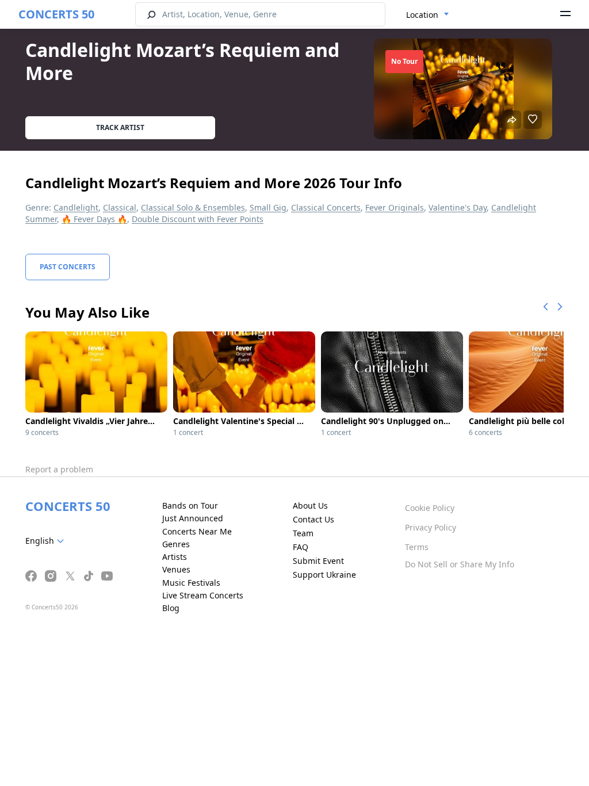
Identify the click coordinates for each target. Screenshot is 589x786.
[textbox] (46, 540)
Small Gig (268, 207)
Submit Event (318, 560)
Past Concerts (67, 267)
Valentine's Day (458, 207)
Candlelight (75, 207)
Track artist (120, 127)
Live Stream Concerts (202, 595)
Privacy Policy (430, 527)
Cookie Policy (429, 507)
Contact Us (313, 519)
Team (303, 533)
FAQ (300, 546)
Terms (417, 546)
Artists (174, 556)
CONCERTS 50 (56, 14)
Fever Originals (394, 207)
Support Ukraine (324, 574)
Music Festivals (191, 582)
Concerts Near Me (197, 531)
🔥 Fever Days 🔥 (94, 218)
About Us (310, 505)
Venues (176, 569)
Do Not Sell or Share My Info (459, 564)
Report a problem (59, 469)
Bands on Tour (190, 505)
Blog (170, 607)
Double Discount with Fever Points (197, 218)
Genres (176, 544)
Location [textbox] (422, 14)
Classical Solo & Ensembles (193, 207)
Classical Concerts (326, 207)
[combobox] (427, 14)
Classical (119, 207)
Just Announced (192, 518)
